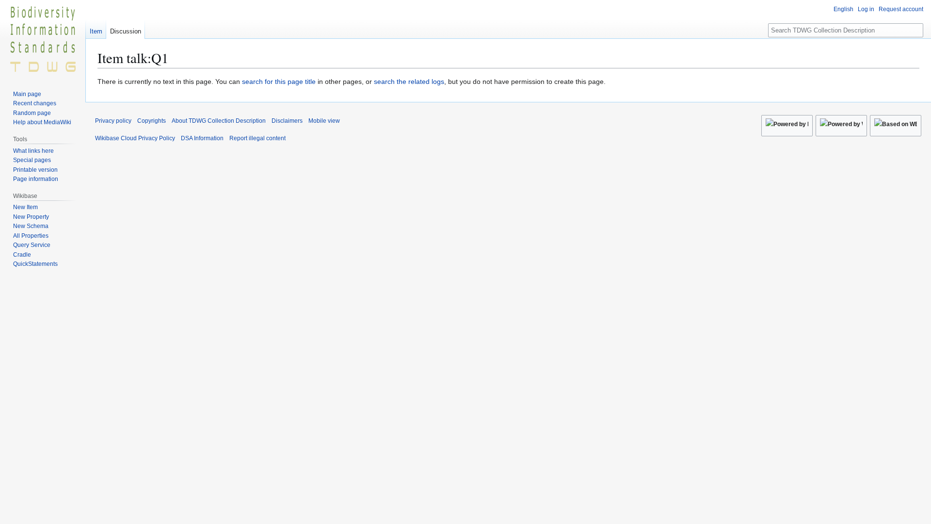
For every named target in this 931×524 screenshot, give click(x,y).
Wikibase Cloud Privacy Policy (135, 138)
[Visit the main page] (42, 39)
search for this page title (279, 81)
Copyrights (151, 120)
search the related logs (409, 81)
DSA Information (202, 138)
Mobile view (324, 120)
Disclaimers (287, 120)
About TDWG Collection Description (219, 120)
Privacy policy (113, 120)
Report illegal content (257, 138)
